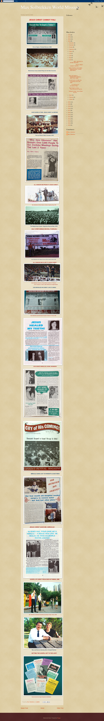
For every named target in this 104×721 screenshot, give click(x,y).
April (70, 59)
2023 (69, 39)
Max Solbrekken (71, 132)
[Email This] (43, 702)
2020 (69, 104)
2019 (69, 106)
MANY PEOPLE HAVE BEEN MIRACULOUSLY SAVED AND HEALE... (75, 69)
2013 (69, 118)
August (71, 51)
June (70, 55)
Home (42, 708)
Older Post (60, 708)
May (70, 57)
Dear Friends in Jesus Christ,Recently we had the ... (76, 88)
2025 (69, 34)
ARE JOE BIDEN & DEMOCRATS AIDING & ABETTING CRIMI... (75, 77)
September (71, 49)
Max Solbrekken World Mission (50, 7)
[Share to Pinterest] (49, 702)
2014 (69, 116)
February (71, 97)
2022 (69, 41)
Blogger (58, 718)
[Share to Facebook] (47, 702)
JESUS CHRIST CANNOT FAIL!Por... (76, 65)
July (70, 53)
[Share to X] (46, 702)
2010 (69, 125)
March (70, 95)
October (71, 47)
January (71, 99)
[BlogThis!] (45, 702)
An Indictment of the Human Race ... (75, 85)
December (71, 43)
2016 (69, 112)
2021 (69, 102)
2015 (69, 114)
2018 (69, 108)
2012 (69, 121)
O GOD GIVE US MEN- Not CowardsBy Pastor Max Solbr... (75, 81)
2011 (69, 123)
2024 (69, 37)
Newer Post (24, 708)
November (71, 45)
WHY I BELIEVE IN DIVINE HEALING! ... (76, 62)
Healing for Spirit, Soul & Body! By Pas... (76, 92)
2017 (69, 110)
